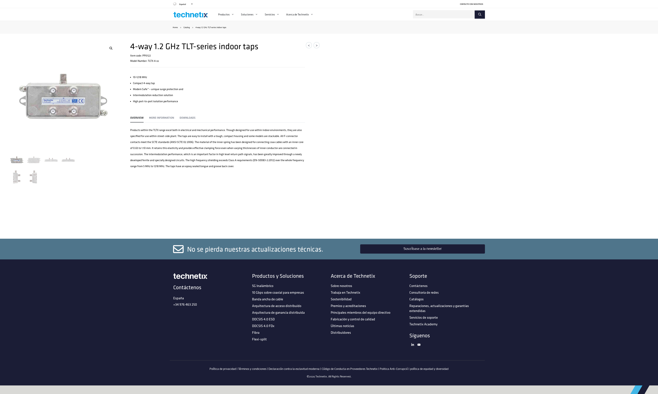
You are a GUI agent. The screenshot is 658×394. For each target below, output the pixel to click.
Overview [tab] (137, 118)
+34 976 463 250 (185, 304)
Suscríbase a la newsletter (423, 249)
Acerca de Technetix (297, 14)
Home (175, 27)
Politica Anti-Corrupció (394, 369)
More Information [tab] (161, 118)
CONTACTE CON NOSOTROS (471, 4)
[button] (111, 48)
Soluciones (247, 14)
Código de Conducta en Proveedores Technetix (349, 369)
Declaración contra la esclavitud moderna (294, 369)
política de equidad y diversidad (429, 369)
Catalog (187, 27)
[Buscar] (480, 14)
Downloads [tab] (188, 118)
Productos (224, 14)
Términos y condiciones (252, 369)
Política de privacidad (223, 369)
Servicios (270, 14)
